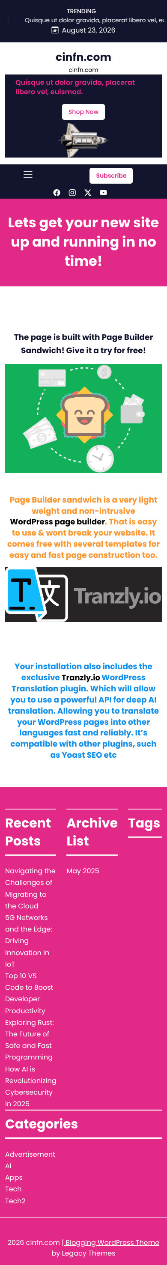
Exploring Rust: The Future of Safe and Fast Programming (29, 1040)
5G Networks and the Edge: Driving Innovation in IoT (28, 941)
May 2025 (82, 871)
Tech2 (15, 1201)
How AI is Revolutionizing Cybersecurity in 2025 (30, 1086)
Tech (13, 1189)
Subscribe (111, 175)
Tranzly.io (81, 678)
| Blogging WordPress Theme (110, 1242)
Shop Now (83, 111)
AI (8, 1166)
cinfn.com (83, 57)
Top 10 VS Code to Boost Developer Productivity (29, 993)
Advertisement (30, 1154)
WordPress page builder (57, 522)
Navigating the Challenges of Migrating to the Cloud (30, 888)
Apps (14, 1177)
